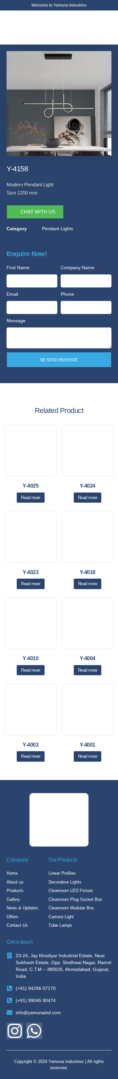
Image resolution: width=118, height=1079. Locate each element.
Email (12, 294)
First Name (18, 267)
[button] (106, 27)
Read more (30, 497)
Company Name (78, 267)
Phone (68, 294)
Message (16, 320)
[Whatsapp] (34, 1031)
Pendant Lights (57, 228)
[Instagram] (15, 1031)
